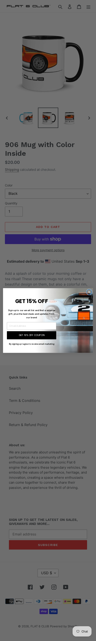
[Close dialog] (89, 292)
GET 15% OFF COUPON (32, 335)
